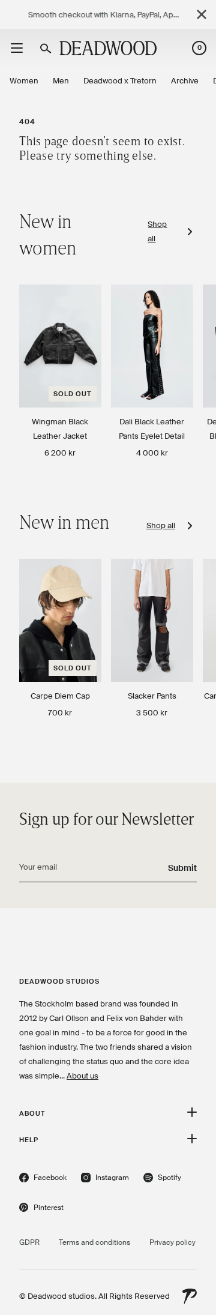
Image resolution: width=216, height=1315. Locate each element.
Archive (185, 81)
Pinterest (41, 1209)
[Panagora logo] (189, 1296)
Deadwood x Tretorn (120, 81)
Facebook (43, 1179)
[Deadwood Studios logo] (108, 48)
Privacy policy (172, 1242)
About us (82, 1076)
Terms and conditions (94, 1242)
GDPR (29, 1242)
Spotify (162, 1179)
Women (24, 81)
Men (61, 81)
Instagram (105, 1179)
